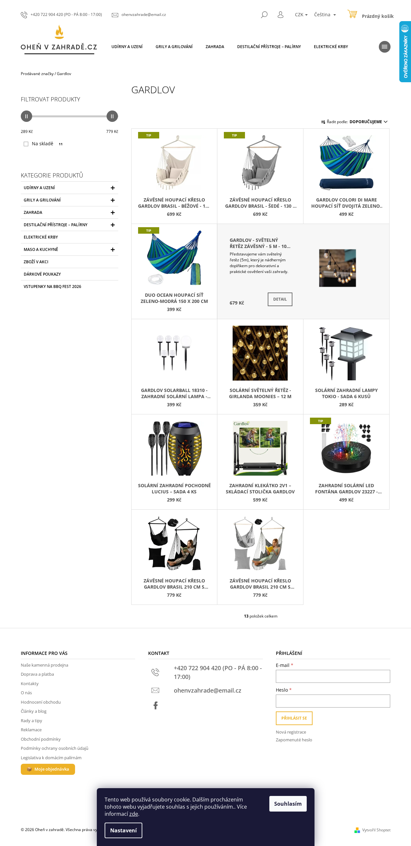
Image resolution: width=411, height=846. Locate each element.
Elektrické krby (41, 237)
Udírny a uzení (39, 187)
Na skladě (47, 143)
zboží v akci (36, 262)
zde (133, 813)
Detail (280, 299)
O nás (26, 693)
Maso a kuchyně (41, 249)
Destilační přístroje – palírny (55, 225)
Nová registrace (291, 732)
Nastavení (123, 830)
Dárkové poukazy (42, 274)
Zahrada (33, 212)
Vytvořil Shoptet (376, 830)
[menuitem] (127, 47)
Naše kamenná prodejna (44, 665)
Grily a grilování (42, 200)
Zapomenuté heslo (294, 740)
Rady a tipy (31, 720)
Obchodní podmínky (41, 739)
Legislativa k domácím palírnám (51, 758)
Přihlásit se (294, 718)
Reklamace (31, 730)
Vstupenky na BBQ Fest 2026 (52, 286)
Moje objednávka (51, 769)
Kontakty (30, 683)
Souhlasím (288, 803)
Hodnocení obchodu (41, 702)
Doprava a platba (37, 674)
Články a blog (33, 711)
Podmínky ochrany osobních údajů (54, 748)
